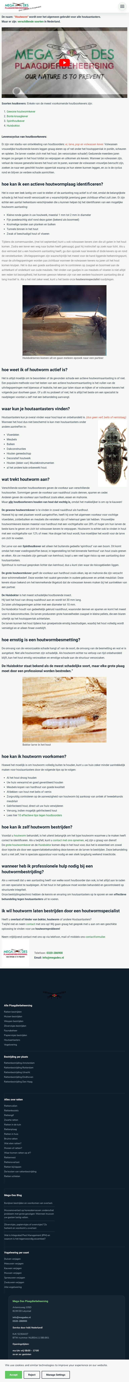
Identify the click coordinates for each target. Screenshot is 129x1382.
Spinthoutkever (16, 121)
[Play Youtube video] (64, 62)
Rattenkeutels (11, 1110)
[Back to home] (22, 6)
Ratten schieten (12, 1176)
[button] (122, 6)
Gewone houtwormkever (21, 111)
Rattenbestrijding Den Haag (18, 1081)
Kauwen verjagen (13, 1268)
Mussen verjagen (13, 1273)
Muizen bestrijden (13, 1016)
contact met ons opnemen (68, 840)
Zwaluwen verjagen (14, 1282)
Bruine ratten (11, 1138)
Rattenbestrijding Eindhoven (18, 1077)
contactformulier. (95, 936)
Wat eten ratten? (12, 1143)
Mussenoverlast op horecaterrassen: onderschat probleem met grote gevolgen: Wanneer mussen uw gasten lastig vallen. (29, 1214)
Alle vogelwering (13, 1287)
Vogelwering (10, 1044)
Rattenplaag (10, 1129)
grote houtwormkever (18, 845)
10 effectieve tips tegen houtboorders (40, 815)
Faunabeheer (10, 1030)
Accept (13, 1375)
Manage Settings (55, 1375)
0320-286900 (54, 953)
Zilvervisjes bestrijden (15, 1025)
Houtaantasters (12, 1040)
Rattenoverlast (11, 1162)
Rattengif (9, 1115)
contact (30, 924)
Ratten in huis (11, 1134)
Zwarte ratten (11, 1119)
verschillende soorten (31, 21)
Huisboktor (44, 845)
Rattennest (10, 1157)
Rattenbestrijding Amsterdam (19, 1062)
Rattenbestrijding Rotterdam (18, 1067)
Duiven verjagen (12, 1258)
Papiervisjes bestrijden (15, 1035)
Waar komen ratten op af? (17, 1152)
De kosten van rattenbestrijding (20, 1171)
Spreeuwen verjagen (14, 1277)
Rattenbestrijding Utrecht (17, 1072)
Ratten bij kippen (12, 1166)
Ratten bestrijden (13, 1011)
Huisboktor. (13, 125)
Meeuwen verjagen (14, 1263)
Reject (31, 1375)
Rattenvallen (10, 1105)
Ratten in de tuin (12, 1124)
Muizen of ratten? (13, 1148)
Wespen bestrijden (13, 1021)
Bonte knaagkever (17, 116)
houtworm (20, 835)
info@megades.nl (53, 957)
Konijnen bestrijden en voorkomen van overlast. (28, 1203)
